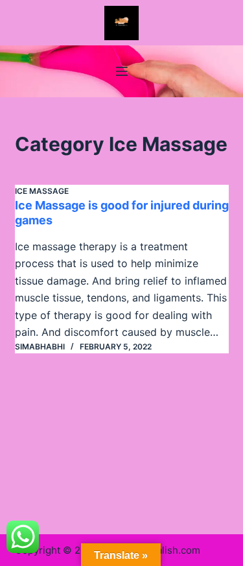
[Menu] (122, 71)
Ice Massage (42, 191)
